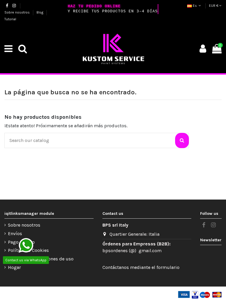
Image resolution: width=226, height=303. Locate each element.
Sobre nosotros (17, 12)
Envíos (15, 233)
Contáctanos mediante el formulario (141, 267)
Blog (40, 12)
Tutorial (10, 19)
